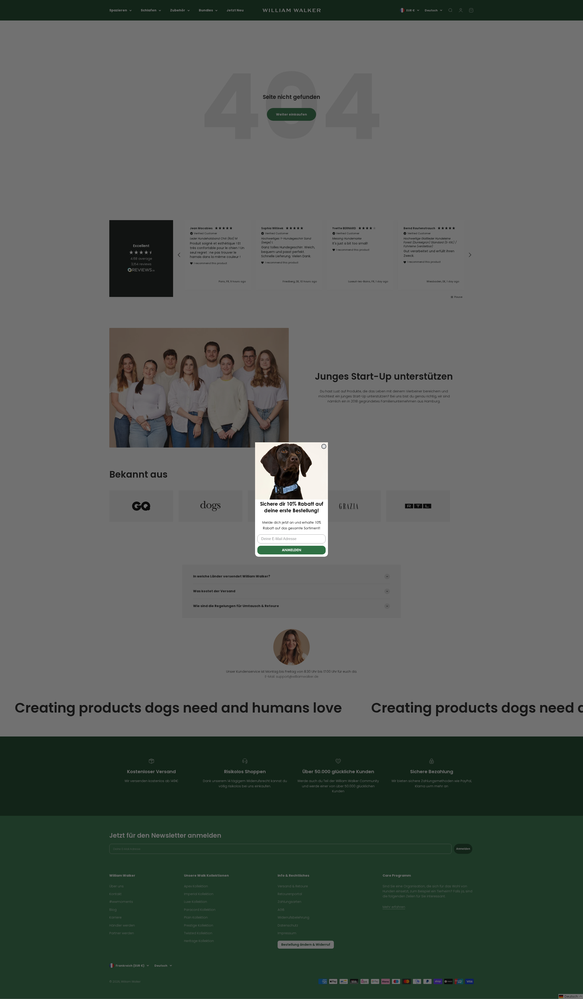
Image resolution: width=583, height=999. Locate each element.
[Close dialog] (324, 446)
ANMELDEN (291, 550)
